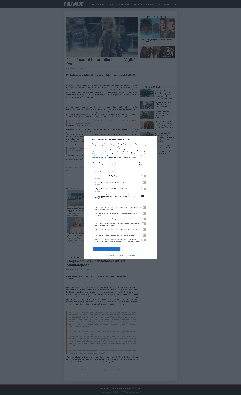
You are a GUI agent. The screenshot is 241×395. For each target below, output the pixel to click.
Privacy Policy (131, 255)
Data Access (120, 255)
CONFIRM (106, 249)
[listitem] (120, 172)
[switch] (143, 176)
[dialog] (120, 197)
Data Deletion (110, 255)
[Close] (153, 139)
